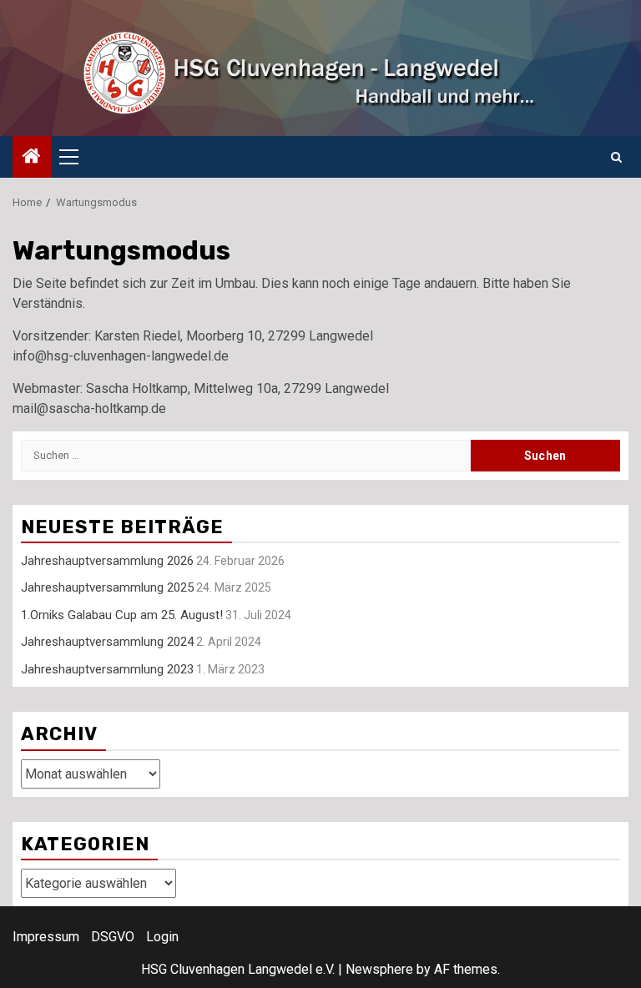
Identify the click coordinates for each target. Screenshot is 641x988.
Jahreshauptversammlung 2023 (107, 669)
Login (162, 937)
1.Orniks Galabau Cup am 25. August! (122, 615)
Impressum (46, 937)
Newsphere (379, 969)
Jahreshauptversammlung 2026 (107, 560)
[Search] (616, 157)
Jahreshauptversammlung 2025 (107, 587)
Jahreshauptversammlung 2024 (107, 641)
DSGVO (112, 937)
